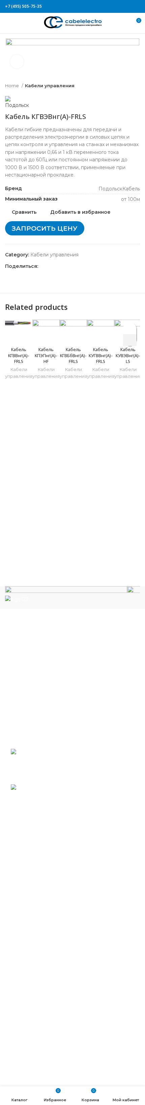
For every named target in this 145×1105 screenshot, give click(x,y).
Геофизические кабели (39, 885)
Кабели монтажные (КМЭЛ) (44, 962)
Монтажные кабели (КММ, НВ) (48, 952)
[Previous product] (123, 86)
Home (12, 85)
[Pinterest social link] (120, 6)
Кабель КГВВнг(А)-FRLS (18, 355)
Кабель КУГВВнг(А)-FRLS (101, 355)
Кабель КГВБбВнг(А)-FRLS (73, 355)
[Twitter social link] (113, 6)
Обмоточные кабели (36, 982)
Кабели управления (50, 85)
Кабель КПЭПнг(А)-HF (46, 355)
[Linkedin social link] (128, 6)
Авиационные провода (38, 855)
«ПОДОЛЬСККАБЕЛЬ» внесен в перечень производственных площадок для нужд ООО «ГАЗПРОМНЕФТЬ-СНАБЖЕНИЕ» (70, 803)
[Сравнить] (18, 334)
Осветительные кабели (39, 992)
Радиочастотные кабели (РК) (46, 1002)
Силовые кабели (31, 1012)
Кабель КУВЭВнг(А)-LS (128, 355)
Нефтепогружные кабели (42, 972)
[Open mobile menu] (8, 23)
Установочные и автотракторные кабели (60, 1079)
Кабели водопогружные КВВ (46, 865)
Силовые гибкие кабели (40, 1048)
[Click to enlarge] (17, 61)
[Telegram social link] (136, 6)
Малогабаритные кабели (41, 915)
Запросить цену (45, 228)
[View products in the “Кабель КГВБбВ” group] (130, 340)
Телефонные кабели (35, 1058)
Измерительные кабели (39, 895)
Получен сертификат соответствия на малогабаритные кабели (73, 764)
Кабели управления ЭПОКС (45, 875)
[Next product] (136, 86)
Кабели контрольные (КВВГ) (45, 905)
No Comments (55, 777)
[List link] (72, 660)
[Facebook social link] (105, 6)
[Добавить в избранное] (130, 328)
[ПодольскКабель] (66, 595)
